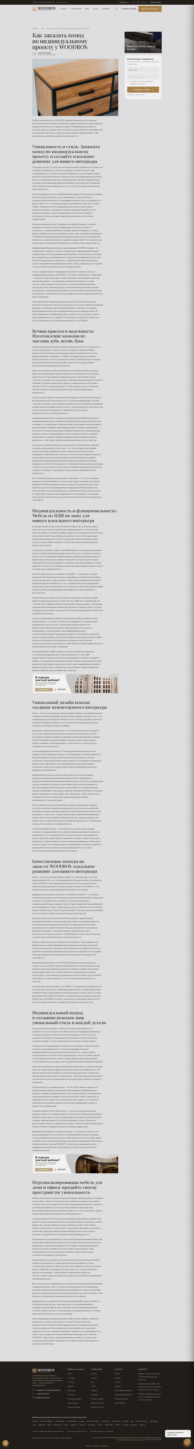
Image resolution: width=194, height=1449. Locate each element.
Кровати (118, 1386)
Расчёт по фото (150, 9)
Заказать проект (155, 2)
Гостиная (71, 1395)
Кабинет (71, 1386)
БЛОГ (87, 9)
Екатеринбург (72, 1421)
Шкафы (117, 1378)
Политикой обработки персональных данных (130, 1439)
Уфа (132, 1421)
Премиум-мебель (121, 1399)
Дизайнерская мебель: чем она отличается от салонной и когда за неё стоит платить (149, 1387)
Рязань (100, 1425)
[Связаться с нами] (5, 1443)
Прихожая (71, 1390)
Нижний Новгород (93, 1421)
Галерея (94, 1390)
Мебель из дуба (97, 1399)
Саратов (73, 1425)
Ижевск (118, 1425)
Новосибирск (60, 1421)
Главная (35, 28)
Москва (35, 1421)
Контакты (94, 1395)
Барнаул (134, 1425)
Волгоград (57, 1425)
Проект (94, 1374)
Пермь (49, 1425)
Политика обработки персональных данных (48, 1431)
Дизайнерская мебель (123, 1395)
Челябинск (106, 1421)
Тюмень (126, 1425)
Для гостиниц (73, 1403)
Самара (125, 1421)
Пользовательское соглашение (101, 1431)
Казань (81, 1421)
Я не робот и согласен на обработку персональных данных (142, 82)
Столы (117, 1374)
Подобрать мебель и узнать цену (178, 1433)
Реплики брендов (74, 1399)
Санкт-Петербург (46, 1421)
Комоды (118, 1382)
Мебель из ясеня (97, 1403)
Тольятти (82, 1425)
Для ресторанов (74, 1407)
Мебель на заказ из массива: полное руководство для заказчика (149, 1377)
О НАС (95, 9)
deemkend (104, 1446)
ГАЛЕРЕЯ (105, 9)
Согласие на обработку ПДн (77, 1431)
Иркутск (142, 1425)
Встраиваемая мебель (123, 1390)
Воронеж (41, 1425)
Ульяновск (91, 1425)
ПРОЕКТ (64, 9)
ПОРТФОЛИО (76, 9)
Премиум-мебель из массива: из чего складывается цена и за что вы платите (149, 1397)
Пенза (65, 1425)
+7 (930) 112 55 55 (128, 9)
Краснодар (154, 1421)
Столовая (71, 1378)
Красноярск (116, 1421)
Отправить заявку (142, 90)
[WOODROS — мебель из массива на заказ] (43, 9)
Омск (34, 1425)
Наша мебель (120, 1403)
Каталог (94, 1378)
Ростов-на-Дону (142, 1421)
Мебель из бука (97, 1407)
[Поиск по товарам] (116, 9)
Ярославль (109, 1425)
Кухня (70, 1374)
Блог (42, 28)
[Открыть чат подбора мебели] (187, 1441)
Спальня (71, 1382)
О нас (93, 1386)
